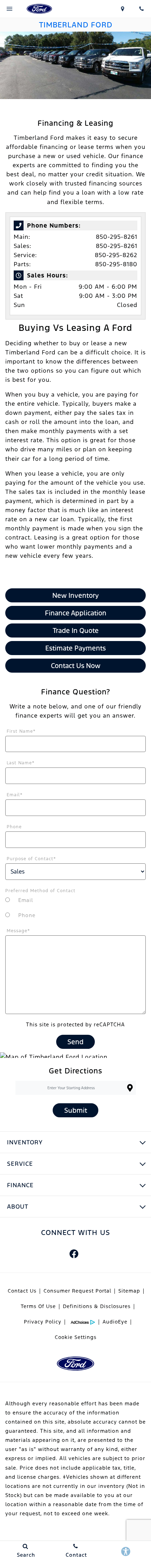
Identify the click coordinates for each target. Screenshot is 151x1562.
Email (15, 795)
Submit (75, 1110)
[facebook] (73, 1253)
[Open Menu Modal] (9, 9)
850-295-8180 (116, 264)
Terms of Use (38, 1306)
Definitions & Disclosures (97, 1306)
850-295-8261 (116, 237)
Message (18, 931)
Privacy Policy (42, 1322)
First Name (21, 731)
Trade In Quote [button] (76, 630)
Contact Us (22, 1291)
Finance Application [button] (75, 613)
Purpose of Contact (31, 859)
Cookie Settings (76, 1337)
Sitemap (129, 1291)
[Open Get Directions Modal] (122, 9)
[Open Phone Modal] (141, 9)
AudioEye (115, 1322)
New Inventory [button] (75, 595)
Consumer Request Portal (77, 1291)
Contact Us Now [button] (75, 665)
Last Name (21, 763)
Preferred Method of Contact (40, 891)
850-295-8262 (116, 255)
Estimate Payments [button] (75, 648)
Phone (14, 827)
